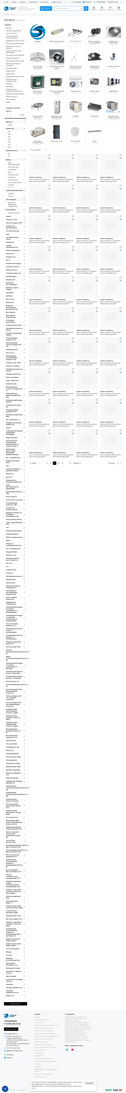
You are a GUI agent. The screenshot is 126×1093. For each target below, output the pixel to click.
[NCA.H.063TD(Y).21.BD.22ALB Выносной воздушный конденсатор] (111, 317)
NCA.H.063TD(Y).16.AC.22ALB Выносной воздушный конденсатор (87, 180)
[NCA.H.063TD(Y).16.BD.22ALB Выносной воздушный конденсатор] (40, 226)
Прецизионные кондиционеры (11, 80)
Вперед (76, 463)
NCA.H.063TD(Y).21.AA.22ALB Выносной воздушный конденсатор (110, 272)
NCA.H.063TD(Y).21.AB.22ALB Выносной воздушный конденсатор (39, 303)
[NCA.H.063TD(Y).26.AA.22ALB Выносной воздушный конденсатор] (40, 409)
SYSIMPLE (16, 177)
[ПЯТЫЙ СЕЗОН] (10, 8)
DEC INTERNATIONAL (16, 164)
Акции (8, 102)
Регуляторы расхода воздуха (13, 47)
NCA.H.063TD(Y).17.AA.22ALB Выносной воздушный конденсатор (87, 241)
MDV (16, 172)
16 (50, 463)
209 (16, 142)
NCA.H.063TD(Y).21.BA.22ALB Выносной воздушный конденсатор (39, 333)
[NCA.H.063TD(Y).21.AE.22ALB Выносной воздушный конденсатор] (111, 287)
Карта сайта (21, 1090)
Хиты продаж (10, 99)
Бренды (9, 28)
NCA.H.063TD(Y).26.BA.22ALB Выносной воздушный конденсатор (63, 456)
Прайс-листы (56, 2)
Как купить (44, 2)
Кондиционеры (11, 68)
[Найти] (86, 8)
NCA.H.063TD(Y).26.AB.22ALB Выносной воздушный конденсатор (63, 425)
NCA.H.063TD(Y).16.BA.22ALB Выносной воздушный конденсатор (63, 211)
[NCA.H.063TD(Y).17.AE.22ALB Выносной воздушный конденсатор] (87, 256)
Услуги (13, 2)
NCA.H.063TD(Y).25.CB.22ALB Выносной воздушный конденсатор (39, 394)
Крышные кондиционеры (15, 94)
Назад (34, 463)
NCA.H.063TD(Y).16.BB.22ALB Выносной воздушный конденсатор (87, 211)
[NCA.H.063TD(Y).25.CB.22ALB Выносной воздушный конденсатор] (40, 379)
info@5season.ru (12, 1034)
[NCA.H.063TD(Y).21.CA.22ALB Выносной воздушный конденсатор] (40, 348)
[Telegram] (67, 1050)
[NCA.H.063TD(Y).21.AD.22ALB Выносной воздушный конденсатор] (87, 287)
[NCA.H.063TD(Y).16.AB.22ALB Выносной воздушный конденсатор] (64, 164)
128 (16, 139)
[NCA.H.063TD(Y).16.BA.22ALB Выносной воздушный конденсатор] (64, 195)
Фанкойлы (9, 86)
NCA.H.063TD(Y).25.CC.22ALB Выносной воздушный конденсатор (63, 394)
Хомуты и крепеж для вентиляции (13, 51)
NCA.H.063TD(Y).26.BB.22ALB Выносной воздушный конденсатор (87, 456)
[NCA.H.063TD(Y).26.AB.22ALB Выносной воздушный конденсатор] (64, 409)
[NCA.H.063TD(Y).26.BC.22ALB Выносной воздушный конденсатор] (111, 440)
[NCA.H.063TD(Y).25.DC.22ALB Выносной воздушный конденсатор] (87, 379)
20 (16, 154)
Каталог (8, 25)
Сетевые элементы (12, 58)
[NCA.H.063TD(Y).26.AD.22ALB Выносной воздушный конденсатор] (111, 409)
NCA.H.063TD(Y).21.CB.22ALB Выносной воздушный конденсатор (63, 364)
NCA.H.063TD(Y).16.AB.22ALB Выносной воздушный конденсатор (63, 180)
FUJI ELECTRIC (16, 167)
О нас (6, 2)
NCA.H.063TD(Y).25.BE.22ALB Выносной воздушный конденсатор (87, 364)
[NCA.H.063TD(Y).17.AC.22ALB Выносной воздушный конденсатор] (40, 256)
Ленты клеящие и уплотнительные (12, 37)
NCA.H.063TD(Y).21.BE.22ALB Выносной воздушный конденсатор (63, 333)
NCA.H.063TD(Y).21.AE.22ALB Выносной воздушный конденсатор (110, 303)
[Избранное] (49, 155)
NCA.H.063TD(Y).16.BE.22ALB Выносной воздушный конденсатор (63, 241)
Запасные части (11, 97)
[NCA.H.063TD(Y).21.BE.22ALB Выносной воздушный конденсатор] (64, 317)
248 (16, 147)
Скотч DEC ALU (11, 33)
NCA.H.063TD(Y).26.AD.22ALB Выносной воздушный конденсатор (110, 425)
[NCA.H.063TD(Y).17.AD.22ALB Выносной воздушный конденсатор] (64, 256)
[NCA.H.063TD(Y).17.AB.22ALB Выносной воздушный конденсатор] (111, 226)
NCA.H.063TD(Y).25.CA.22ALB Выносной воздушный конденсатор (110, 364)
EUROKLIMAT (16, 180)
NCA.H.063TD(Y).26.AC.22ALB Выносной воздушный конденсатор (87, 425)
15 (47, 463)
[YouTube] (72, 1050)
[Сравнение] (49, 158)
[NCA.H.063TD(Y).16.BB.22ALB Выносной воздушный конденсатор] (87, 195)
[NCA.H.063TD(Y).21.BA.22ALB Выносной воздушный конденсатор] (40, 317)
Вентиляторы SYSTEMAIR (15, 55)
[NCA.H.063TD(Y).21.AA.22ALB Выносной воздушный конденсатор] (111, 256)
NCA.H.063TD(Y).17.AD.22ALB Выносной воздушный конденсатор (63, 272)
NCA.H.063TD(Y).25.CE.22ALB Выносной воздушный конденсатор (110, 394)
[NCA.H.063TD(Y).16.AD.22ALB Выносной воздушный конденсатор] (111, 164)
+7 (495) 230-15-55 (112, 2)
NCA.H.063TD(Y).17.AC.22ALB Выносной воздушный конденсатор (39, 272)
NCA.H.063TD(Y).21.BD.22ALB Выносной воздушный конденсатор (110, 333)
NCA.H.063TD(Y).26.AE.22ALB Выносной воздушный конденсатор (39, 456)
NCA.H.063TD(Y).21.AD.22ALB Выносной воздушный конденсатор (87, 303)
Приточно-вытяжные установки (13, 64)
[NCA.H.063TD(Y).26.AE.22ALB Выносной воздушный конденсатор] (40, 440)
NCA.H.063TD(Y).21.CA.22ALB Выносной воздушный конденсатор (39, 364)
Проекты (22, 2)
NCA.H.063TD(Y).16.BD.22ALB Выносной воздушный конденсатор (39, 241)
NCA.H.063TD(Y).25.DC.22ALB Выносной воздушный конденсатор (87, 394)
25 (70, 463)
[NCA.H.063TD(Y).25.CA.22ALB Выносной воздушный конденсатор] (111, 348)
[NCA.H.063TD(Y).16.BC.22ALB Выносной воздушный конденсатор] (111, 195)
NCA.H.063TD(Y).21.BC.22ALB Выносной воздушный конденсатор (87, 333)
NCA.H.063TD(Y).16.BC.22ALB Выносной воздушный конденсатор (110, 211)
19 (62, 463)
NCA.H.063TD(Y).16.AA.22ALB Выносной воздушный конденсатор (39, 180)
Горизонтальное (16, 213)
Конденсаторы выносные (15, 76)
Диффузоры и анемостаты (15, 41)
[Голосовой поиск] (81, 8)
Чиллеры (9, 84)
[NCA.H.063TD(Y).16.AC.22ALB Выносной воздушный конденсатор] (87, 164)
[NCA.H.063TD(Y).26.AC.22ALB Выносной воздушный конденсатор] (87, 409)
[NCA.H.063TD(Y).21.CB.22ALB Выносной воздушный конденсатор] (64, 348)
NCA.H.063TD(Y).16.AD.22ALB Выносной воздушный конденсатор (110, 180)
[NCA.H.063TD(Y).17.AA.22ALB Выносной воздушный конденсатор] (87, 226)
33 (16, 156)
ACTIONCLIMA (16, 175)
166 (16, 144)
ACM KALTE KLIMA (16, 182)
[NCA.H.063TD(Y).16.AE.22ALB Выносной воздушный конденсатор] (40, 195)
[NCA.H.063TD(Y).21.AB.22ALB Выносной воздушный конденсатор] (40, 287)
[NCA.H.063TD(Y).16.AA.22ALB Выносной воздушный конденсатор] (40, 164)
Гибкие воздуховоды (13, 31)
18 (58, 463)
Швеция (16, 193)
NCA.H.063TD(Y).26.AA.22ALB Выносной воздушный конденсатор (39, 425)
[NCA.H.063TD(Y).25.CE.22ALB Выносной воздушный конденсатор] (111, 379)
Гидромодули (10, 71)
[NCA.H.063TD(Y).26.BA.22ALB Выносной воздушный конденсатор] (64, 440)
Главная (6, 14)
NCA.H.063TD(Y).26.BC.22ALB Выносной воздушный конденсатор (110, 456)
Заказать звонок (11, 1029)
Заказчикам (33, 2)
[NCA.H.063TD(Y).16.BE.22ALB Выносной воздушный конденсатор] (64, 226)
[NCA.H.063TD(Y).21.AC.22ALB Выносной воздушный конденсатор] (64, 287)
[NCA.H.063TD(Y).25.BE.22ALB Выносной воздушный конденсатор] (87, 348)
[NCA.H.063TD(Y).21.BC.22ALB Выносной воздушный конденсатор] (87, 317)
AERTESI (16, 185)
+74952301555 (100, 2)
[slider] (6, 118)
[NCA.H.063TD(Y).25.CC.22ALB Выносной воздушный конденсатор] (64, 379)
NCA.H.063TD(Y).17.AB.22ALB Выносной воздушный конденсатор (110, 241)
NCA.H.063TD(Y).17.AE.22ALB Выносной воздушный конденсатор (87, 272)
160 (16, 137)
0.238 (16, 125)
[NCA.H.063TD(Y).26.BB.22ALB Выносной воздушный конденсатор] (87, 440)
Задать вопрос (15, 1004)
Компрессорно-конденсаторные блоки (14, 90)
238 (16, 134)
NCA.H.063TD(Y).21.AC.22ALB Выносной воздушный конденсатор (63, 303)
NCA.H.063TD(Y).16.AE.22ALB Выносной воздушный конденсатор (39, 211)
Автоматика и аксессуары (15, 61)
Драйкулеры (10, 74)
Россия (16, 196)
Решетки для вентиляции (15, 43)
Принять (89, 1083)
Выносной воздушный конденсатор (16, 204)
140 (16, 132)
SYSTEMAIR (16, 170)
